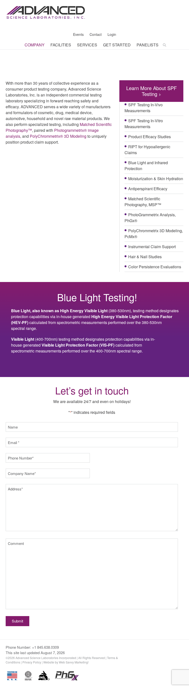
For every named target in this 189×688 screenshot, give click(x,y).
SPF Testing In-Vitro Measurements (144, 123)
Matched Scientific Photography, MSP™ (143, 201)
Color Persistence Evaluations (154, 267)
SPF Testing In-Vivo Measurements (144, 107)
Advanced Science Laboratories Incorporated (46, 16)
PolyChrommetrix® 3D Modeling (58, 136)
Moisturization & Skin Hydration (155, 178)
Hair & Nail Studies (145, 256)
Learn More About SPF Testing (151, 90)
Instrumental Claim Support (152, 246)
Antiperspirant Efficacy (147, 188)
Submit (17, 620)
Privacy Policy (31, 662)
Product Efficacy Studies (149, 136)
